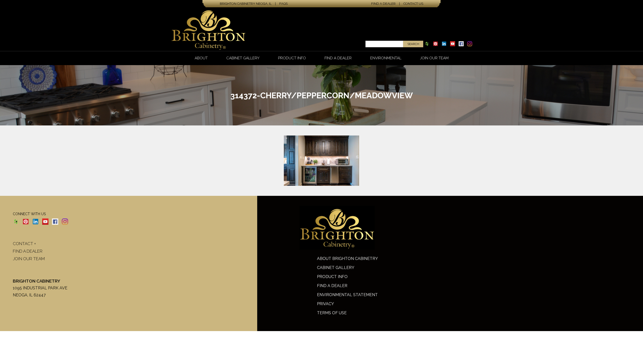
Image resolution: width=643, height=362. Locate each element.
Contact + (24, 243)
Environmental (385, 58)
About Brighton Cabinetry (347, 258)
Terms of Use (332, 312)
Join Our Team (434, 58)
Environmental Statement (347, 294)
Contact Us (413, 4)
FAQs (283, 4)
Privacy (325, 303)
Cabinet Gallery (242, 58)
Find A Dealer (332, 285)
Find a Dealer (383, 4)
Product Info (292, 58)
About (201, 58)
